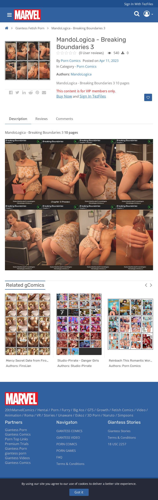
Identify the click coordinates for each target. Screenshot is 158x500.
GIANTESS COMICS (69, 431)
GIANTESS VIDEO (68, 437)
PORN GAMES (66, 451)
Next (151, 285)
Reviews (41, 118)
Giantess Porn (16, 430)
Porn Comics (71, 60)
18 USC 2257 (117, 444)
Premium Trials (17, 444)
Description (18, 118)
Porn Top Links (16, 439)
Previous (146, 285)
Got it (78, 492)
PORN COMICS (66, 444)
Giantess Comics (18, 434)
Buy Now (64, 96)
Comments (64, 118)
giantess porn (15, 453)
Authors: (63, 74)
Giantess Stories (119, 431)
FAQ (59, 457)
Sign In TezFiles (93, 96)
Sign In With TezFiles (138, 4)
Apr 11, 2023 (108, 60)
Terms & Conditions (70, 464)
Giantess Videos (17, 458)
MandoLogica (81, 74)
